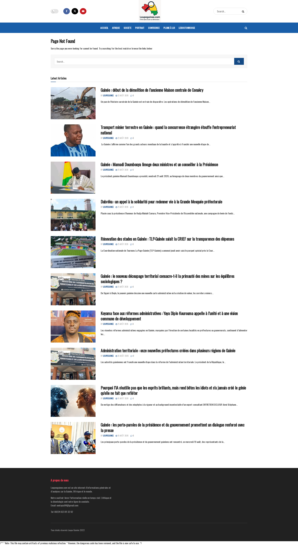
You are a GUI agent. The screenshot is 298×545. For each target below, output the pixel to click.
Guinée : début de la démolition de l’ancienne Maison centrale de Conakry (152, 90)
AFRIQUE (116, 27)
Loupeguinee (108, 95)
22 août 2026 (122, 95)
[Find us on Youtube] (83, 11)
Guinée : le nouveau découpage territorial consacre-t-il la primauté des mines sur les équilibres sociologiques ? (167, 278)
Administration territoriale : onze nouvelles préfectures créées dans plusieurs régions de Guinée (168, 350)
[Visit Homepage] (150, 11)
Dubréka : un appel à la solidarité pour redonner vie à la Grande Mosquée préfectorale (161, 201)
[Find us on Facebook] (66, 11)
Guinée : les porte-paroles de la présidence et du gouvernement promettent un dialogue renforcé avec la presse (172, 427)
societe (127, 27)
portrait (139, 27)
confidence (154, 27)
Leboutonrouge (187, 27)
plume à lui (169, 27)
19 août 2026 (122, 398)
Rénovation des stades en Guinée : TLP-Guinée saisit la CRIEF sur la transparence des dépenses (167, 239)
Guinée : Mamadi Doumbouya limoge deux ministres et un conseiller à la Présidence (159, 164)
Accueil (104, 27)
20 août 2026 (123, 355)
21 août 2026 (122, 169)
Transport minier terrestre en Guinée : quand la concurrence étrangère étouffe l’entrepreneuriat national (168, 129)
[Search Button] (243, 11)
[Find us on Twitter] (75, 11)
